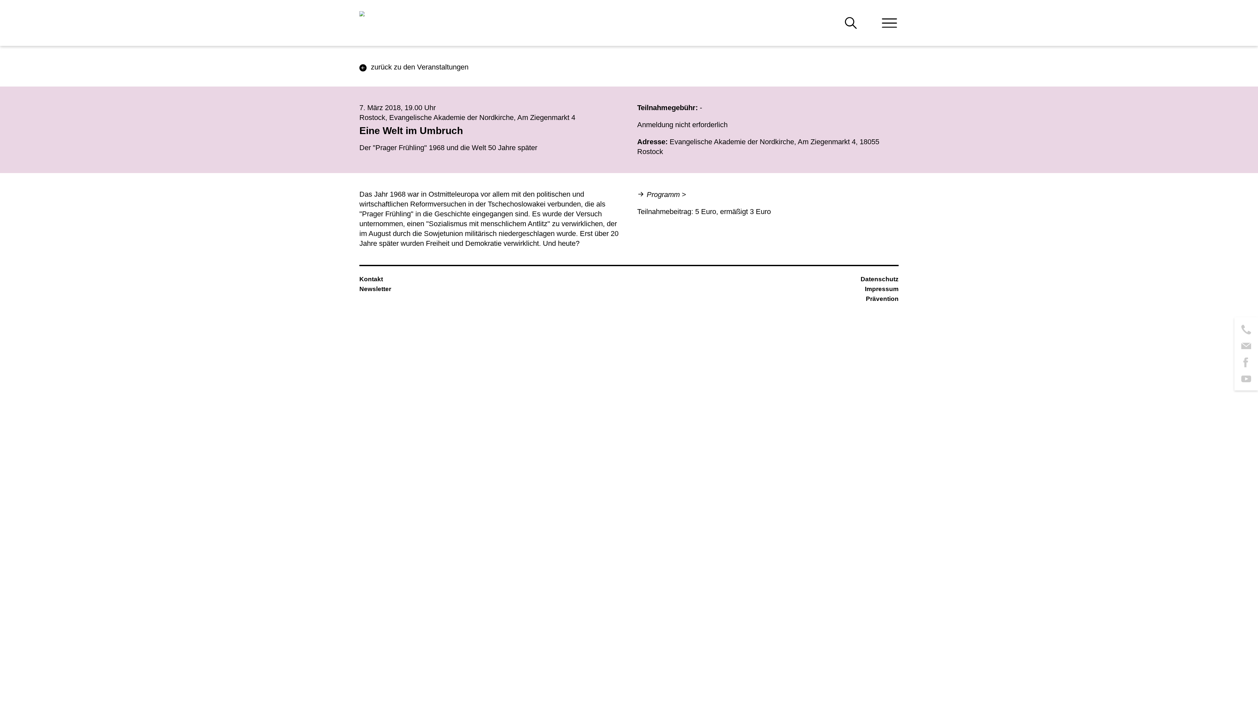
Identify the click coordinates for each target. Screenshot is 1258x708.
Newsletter (375, 288)
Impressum (882, 288)
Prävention (882, 298)
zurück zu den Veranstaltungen (419, 67)
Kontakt (371, 279)
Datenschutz (880, 279)
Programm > (666, 194)
